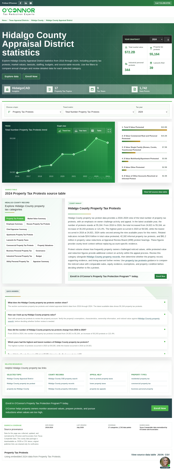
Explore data (11, 76)
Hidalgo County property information (62, 389)
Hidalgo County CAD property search (62, 379)
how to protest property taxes (101, 379)
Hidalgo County (37, 20)
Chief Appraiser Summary (16, 229)
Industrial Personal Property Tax (19, 256)
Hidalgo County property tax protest (21, 383)
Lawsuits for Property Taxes (17, 240)
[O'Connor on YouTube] (31, 3)
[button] (144, 128)
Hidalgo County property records (103, 257)
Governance (40, 251)
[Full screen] (109, 130)
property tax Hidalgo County (18, 389)
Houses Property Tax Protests (38, 224)
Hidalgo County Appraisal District (59, 20)
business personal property (142, 389)
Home (4, 20)
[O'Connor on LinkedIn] (26, 3)
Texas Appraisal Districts (19, 20)
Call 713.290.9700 (162, 3)
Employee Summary (14, 224)
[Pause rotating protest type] (167, 39)
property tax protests (136, 260)
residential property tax (140, 379)
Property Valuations (45, 245)
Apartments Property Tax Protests (19, 235)
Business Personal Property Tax (19, 251)
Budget (39, 256)
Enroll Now (31, 76)
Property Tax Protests (14, 219)
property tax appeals (98, 389)
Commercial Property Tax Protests (20, 245)
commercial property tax (141, 383)
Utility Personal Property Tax (17, 261)
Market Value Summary (37, 219)
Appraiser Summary (41, 261)
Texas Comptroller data (148, 427)
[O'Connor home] (18, 12)
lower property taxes (98, 383)
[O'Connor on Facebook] (20, 3)
